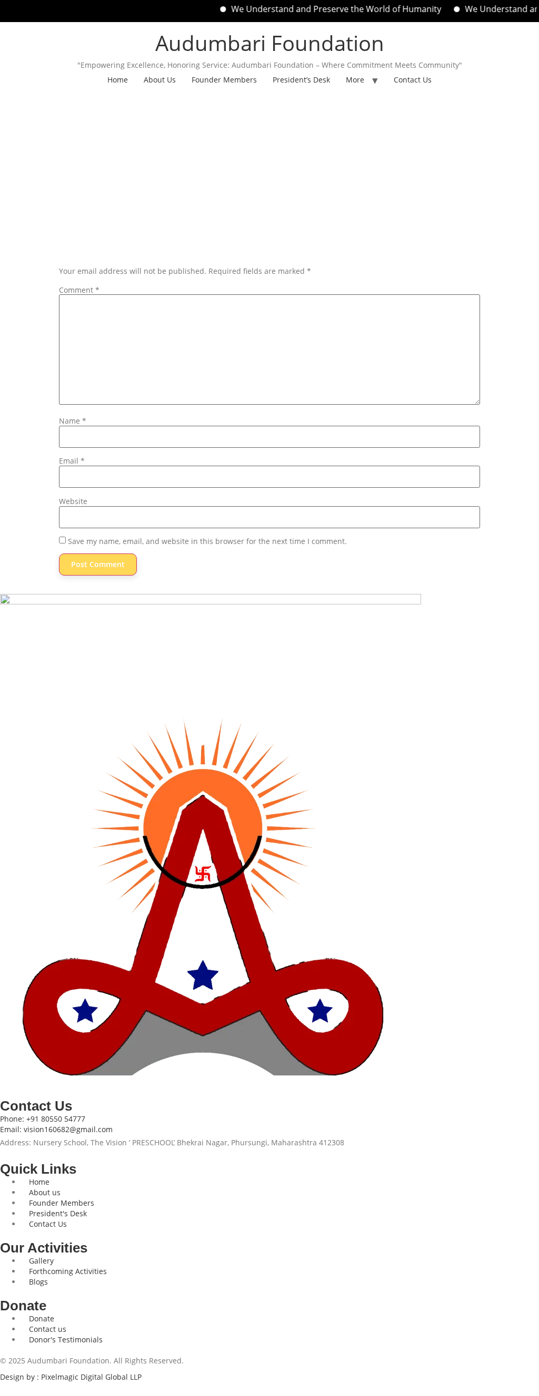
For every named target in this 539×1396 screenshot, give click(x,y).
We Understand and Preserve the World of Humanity (320, 9)
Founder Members (224, 80)
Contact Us (413, 80)
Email (72, 461)
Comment (79, 290)
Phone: (42, 1119)
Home (117, 80)
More (355, 80)
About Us (160, 80)
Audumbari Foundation (269, 42)
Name (72, 421)
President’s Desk (301, 80)
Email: (56, 1129)
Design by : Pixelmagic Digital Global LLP (71, 1377)
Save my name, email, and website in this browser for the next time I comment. (207, 541)
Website (73, 501)
